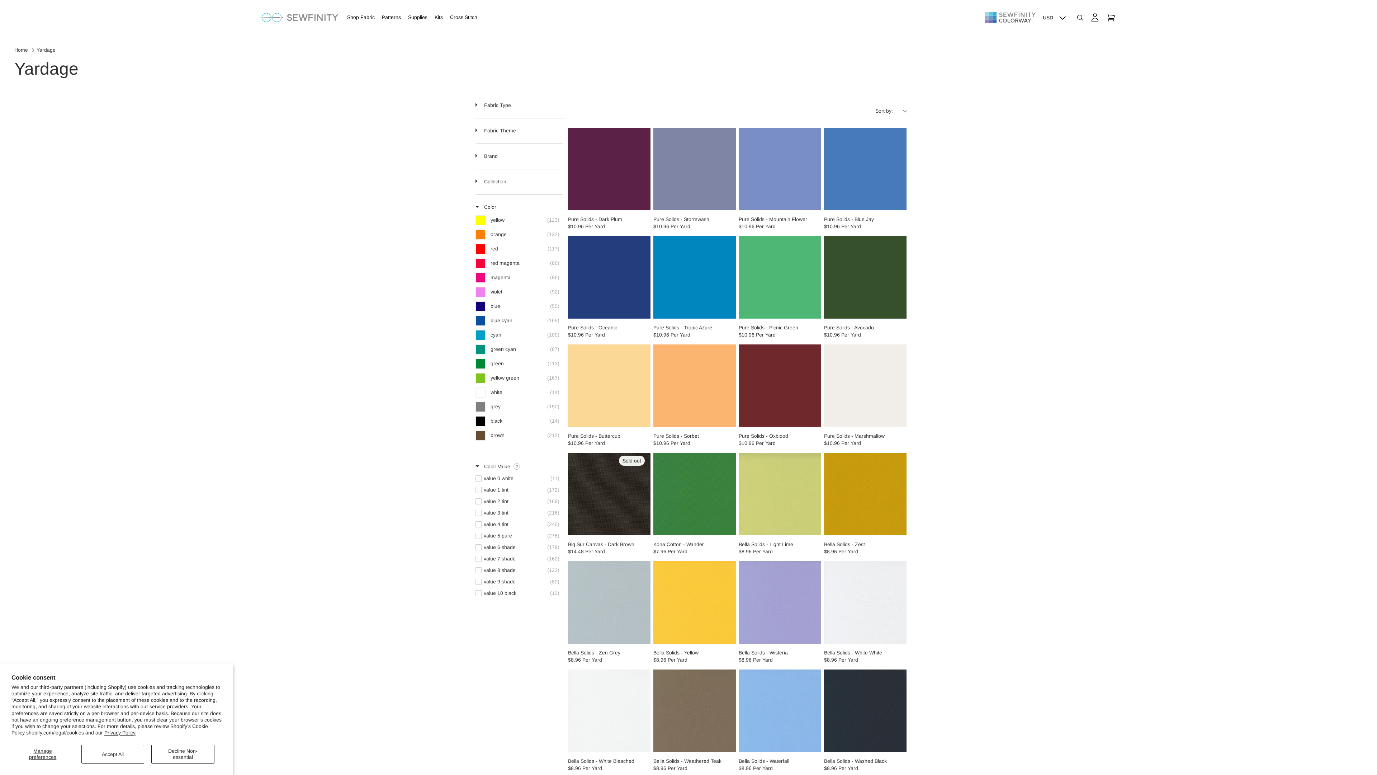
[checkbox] (519, 220)
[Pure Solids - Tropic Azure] (694, 277)
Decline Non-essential (183, 754)
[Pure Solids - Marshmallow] (865, 385)
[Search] (1080, 17)
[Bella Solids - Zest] (865, 494)
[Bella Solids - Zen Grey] (609, 602)
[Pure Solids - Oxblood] (780, 385)
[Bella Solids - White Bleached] (609, 711)
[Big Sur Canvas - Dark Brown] (609, 494)
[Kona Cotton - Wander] (694, 494)
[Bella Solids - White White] (865, 602)
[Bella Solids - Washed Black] (865, 711)
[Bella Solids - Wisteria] (780, 602)
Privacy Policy (120, 733)
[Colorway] (1010, 17)
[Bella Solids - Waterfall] (780, 711)
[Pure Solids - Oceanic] (609, 277)
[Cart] (1111, 17)
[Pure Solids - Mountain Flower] (780, 169)
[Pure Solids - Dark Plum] (609, 169)
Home (21, 50)
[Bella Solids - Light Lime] (780, 494)
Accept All (113, 754)
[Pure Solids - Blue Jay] (865, 169)
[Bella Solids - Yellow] (694, 602)
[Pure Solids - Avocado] (865, 277)
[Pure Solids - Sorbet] (694, 385)
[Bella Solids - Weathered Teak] (694, 711)
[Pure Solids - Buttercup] (609, 385)
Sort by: (884, 111)
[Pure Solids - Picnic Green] (780, 277)
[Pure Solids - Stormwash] (694, 169)
